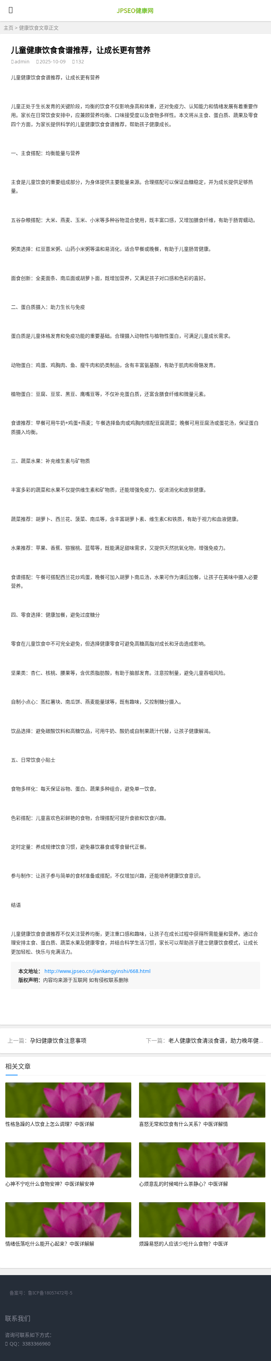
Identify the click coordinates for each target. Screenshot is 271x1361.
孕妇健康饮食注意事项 (58, 1040)
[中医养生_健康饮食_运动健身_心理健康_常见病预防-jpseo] (136, 14)
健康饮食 (29, 27)
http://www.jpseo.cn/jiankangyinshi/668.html (97, 971)
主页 (8, 27)
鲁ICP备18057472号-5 (50, 1293)
